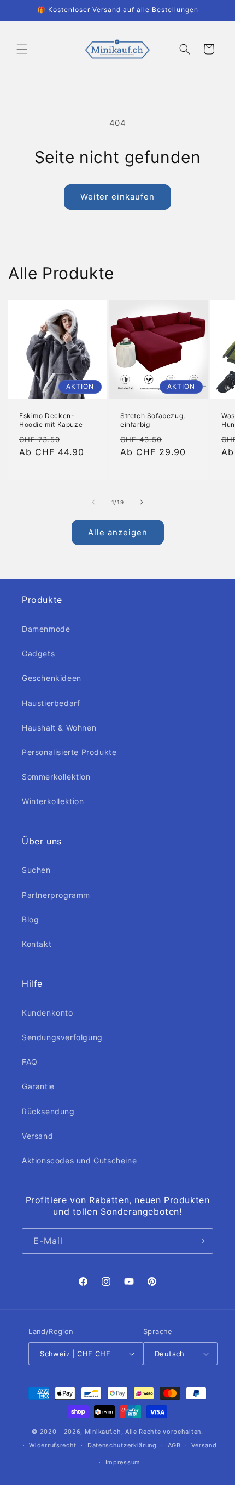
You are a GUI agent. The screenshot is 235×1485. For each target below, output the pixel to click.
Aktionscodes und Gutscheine (79, 1160)
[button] (22, 49)
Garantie (38, 1086)
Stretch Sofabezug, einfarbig (152, 420)
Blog (30, 919)
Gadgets (38, 653)
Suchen (36, 869)
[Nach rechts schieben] (142, 502)
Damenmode (46, 628)
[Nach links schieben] (93, 502)
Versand (37, 1135)
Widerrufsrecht (53, 1445)
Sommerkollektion (56, 776)
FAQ (30, 1061)
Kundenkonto (47, 1012)
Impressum (122, 1462)
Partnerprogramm (56, 895)
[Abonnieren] (201, 1241)
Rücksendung (48, 1111)
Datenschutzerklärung (122, 1445)
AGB (174, 1445)
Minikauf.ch (103, 1431)
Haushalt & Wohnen (59, 727)
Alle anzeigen (118, 532)
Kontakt (36, 944)
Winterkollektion (53, 801)
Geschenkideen (51, 678)
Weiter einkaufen (117, 196)
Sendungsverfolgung (62, 1037)
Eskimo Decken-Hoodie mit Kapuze (51, 420)
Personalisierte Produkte (69, 752)
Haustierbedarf (51, 703)
